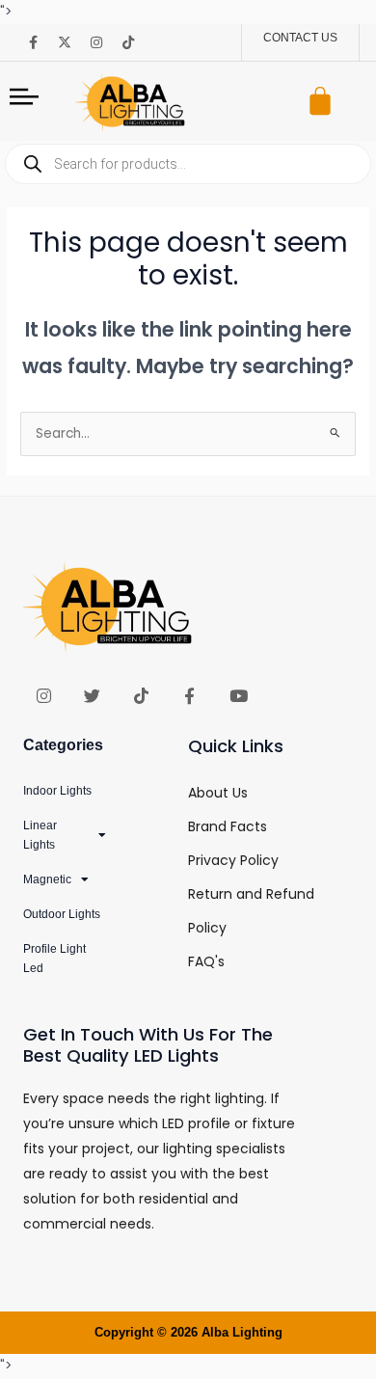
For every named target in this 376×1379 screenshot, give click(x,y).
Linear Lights (40, 835)
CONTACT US (300, 37)
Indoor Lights (57, 791)
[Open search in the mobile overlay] (188, 164)
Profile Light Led (54, 958)
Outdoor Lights (61, 914)
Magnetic (47, 879)
